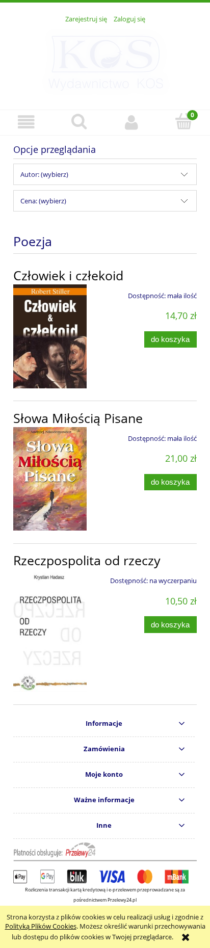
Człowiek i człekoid (68, 275)
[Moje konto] (131, 122)
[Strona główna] (105, 60)
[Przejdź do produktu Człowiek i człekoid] (50, 336)
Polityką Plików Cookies (40, 926)
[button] (26, 122)
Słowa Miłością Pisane (78, 418)
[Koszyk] (184, 121)
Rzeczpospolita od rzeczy (87, 560)
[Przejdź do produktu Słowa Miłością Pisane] (50, 479)
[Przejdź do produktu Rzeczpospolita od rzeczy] (50, 630)
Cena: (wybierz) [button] (43, 200)
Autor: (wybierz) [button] (44, 174)
